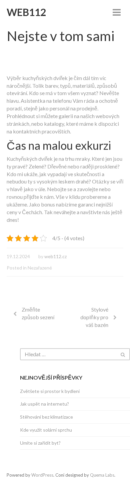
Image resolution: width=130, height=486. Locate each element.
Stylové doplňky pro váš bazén (94, 317)
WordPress (42, 475)
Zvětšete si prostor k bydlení (50, 391)
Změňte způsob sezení (38, 313)
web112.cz (55, 256)
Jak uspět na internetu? (44, 404)
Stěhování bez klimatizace (46, 417)
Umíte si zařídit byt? (40, 443)
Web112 (26, 12)
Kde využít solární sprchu (46, 430)
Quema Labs (102, 475)
